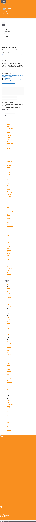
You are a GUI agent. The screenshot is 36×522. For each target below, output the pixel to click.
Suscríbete (1, 506)
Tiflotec (8, 521)
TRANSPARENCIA (7, 31)
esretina (8, 284)
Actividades (5, 78)
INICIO (5, 27)
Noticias (1, 505)
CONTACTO (6, 36)
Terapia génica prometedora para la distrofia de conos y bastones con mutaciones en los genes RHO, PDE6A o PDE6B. (10, 378)
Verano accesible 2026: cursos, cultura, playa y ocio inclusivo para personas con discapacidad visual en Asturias (10, 261)
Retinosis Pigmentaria (2, 504)
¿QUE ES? (5, 33)
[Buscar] (5, 115)
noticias (8, 78)
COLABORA (6, 38)
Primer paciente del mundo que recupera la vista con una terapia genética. (9, 297)
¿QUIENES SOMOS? (7, 29)
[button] (3, 21)
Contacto (1, 507)
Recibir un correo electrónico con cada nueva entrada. (11, 107)
